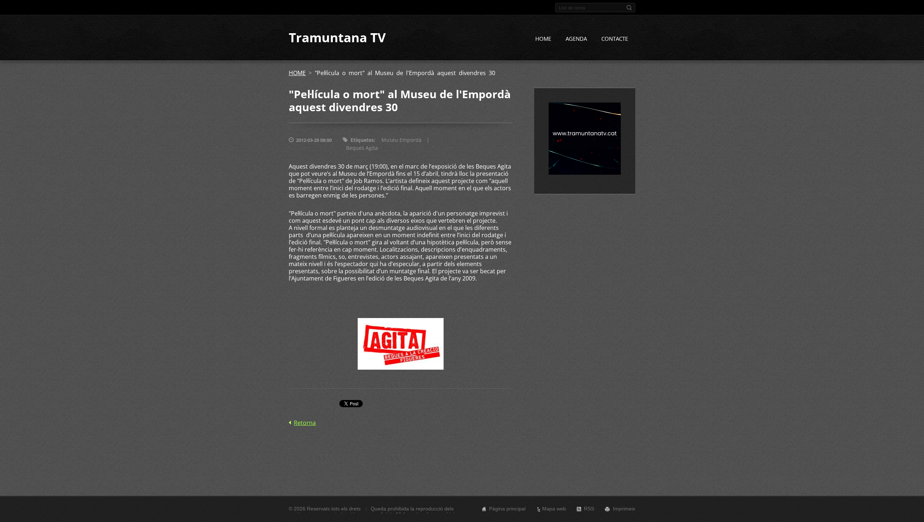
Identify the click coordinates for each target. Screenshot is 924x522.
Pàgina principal (507, 509)
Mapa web (554, 509)
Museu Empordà (402, 139)
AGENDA (576, 38)
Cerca (629, 8)
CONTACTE (614, 38)
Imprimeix (624, 509)
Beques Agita (362, 147)
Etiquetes (362, 139)
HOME (543, 38)
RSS (589, 509)
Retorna (305, 423)
